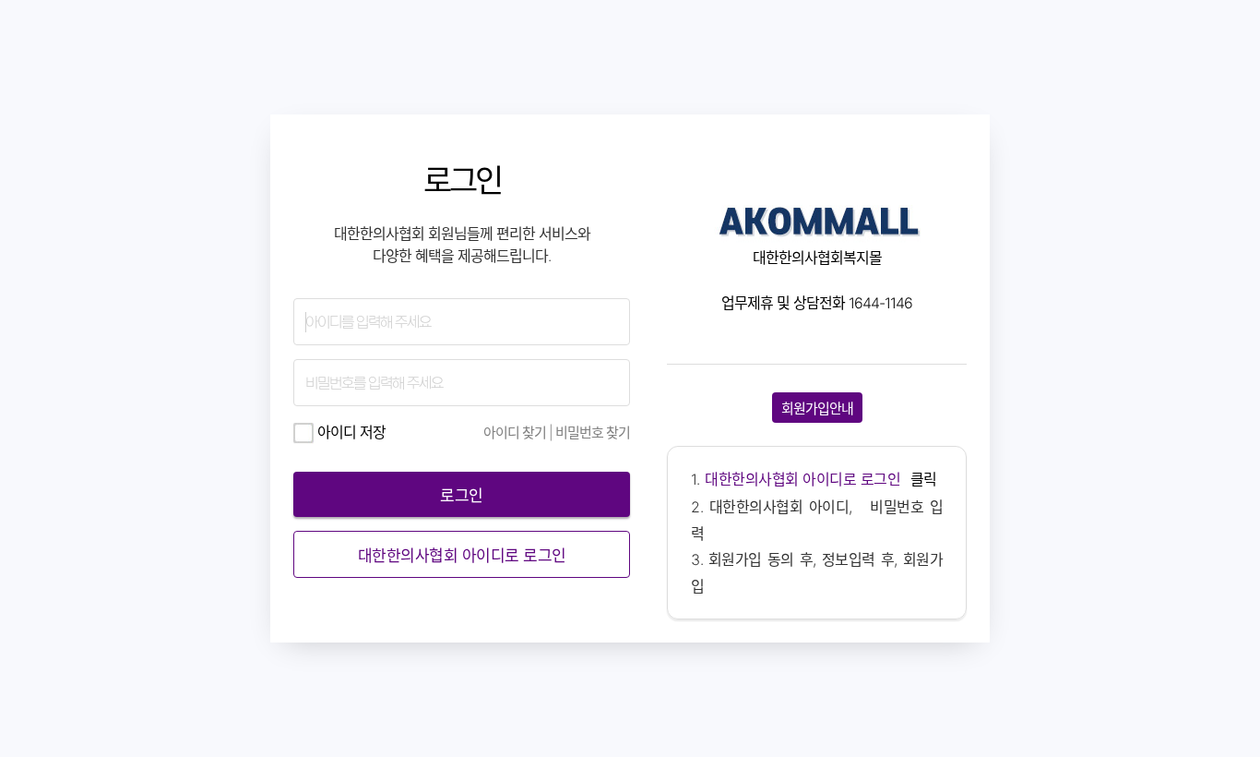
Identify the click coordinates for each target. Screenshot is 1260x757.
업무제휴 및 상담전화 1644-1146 (816, 303)
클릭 (821, 479)
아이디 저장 (350, 432)
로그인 (462, 180)
